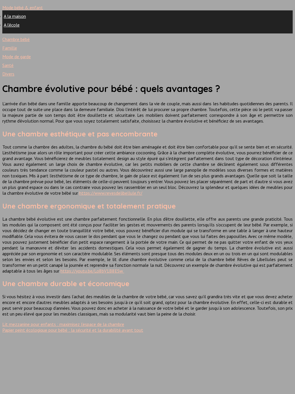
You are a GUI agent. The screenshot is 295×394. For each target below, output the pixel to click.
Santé (8, 65)
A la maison (15, 16)
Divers (8, 74)
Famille (9, 48)
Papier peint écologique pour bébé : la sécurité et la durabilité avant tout (72, 330)
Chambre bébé (16, 39)
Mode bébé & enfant (22, 7)
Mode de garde (16, 56)
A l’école (12, 25)
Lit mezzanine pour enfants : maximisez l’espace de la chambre (63, 324)
